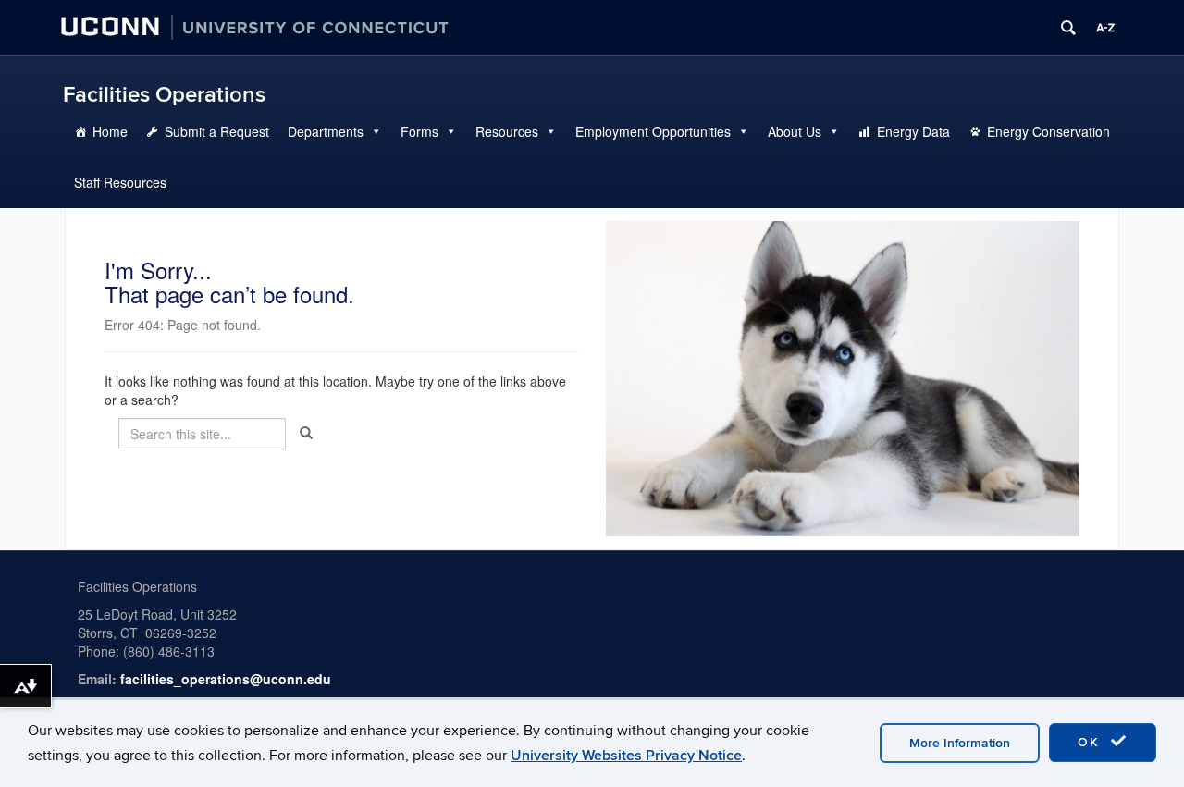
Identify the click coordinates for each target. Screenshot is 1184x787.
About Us (794, 131)
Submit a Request (217, 131)
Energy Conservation (1048, 131)
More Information (959, 743)
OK (1091, 742)
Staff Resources (120, 182)
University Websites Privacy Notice (626, 755)
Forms (419, 131)
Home (110, 131)
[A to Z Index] (1105, 28)
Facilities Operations (164, 94)
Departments (326, 131)
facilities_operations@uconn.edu (225, 679)
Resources (506, 131)
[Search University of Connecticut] (1068, 28)
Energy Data (913, 131)
